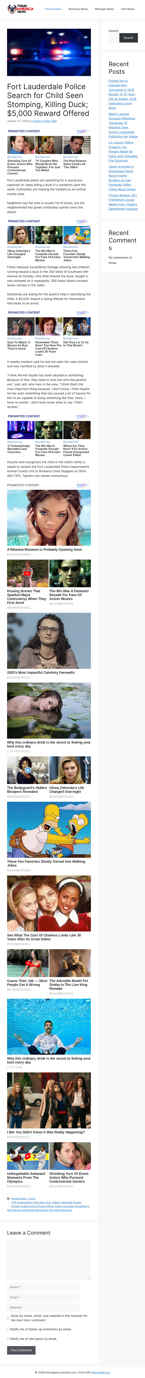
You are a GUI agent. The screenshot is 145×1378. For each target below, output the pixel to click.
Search (113, 31)
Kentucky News (78, 9)
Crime (31, 1198)
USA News (127, 9)
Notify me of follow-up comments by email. (41, 1329)
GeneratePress (100, 1372)
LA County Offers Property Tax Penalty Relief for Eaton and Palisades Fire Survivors (123, 151)
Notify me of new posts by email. (33, 1339)
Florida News (53, 9)
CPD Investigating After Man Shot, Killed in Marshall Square (46, 1202)
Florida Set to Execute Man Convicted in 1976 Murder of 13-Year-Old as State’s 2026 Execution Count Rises (123, 94)
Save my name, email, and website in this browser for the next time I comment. (49, 1318)
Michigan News (104, 9)
